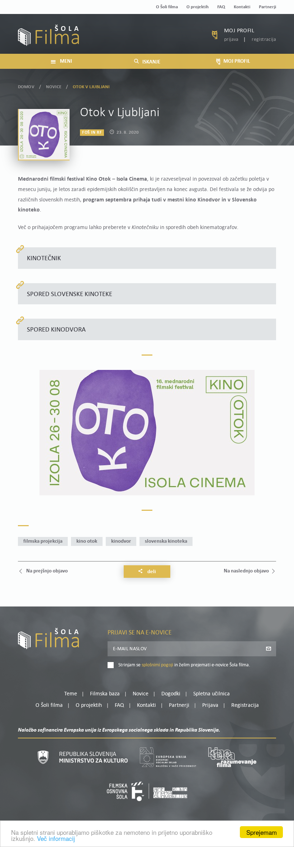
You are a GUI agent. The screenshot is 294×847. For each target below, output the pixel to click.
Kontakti (242, 7)
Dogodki (170, 694)
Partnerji (267, 7)
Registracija (264, 39)
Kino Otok (86, 541)
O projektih (197, 7)
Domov (26, 87)
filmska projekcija (42, 541)
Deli (151, 572)
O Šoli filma (167, 7)
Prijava (231, 39)
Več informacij (56, 838)
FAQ (221, 7)
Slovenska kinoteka (166, 541)
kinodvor (121, 541)
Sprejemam (261, 832)
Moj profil (239, 31)
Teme (70, 694)
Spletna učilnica (211, 694)
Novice (53, 87)
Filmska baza (105, 694)
